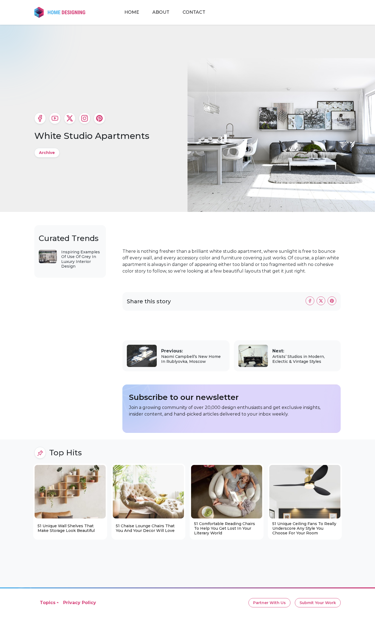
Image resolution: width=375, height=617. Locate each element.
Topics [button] (47, 602)
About (160, 12)
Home (131, 12)
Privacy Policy (79, 602)
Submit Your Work (318, 602)
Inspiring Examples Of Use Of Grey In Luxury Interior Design (80, 259)
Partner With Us (269, 602)
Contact (194, 12)
